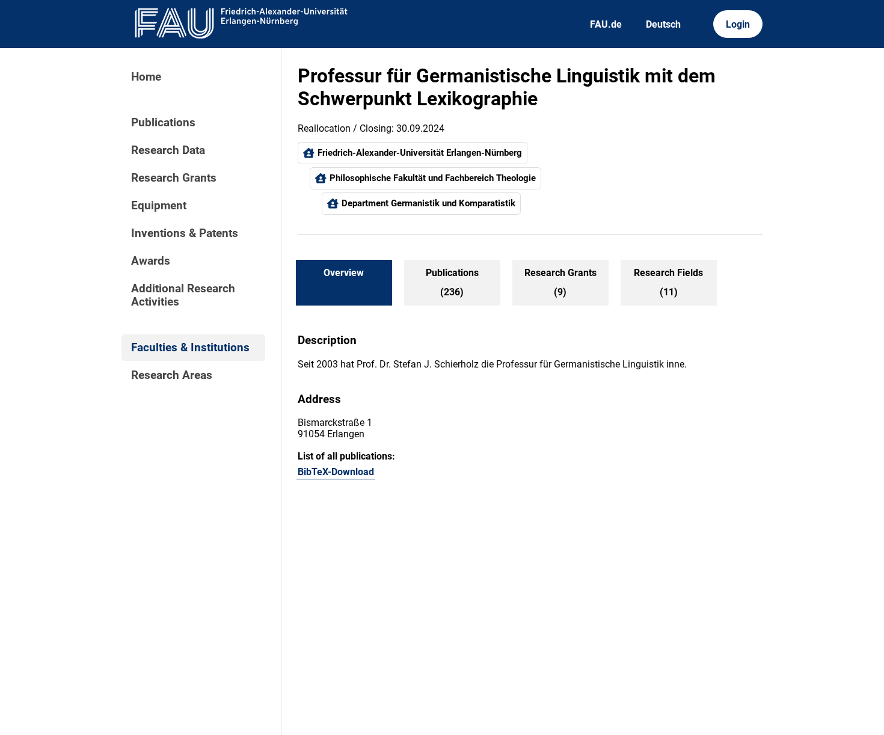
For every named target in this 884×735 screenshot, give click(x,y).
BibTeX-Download (336, 472)
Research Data (168, 150)
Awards (150, 261)
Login (738, 24)
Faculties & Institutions (190, 347)
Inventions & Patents (184, 233)
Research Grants (173, 178)
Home (146, 77)
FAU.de (606, 24)
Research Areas (171, 375)
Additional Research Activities (183, 295)
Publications (163, 122)
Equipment (158, 205)
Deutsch (663, 24)
